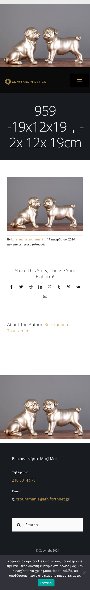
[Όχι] (84, 572)
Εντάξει (46, 583)
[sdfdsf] (33, 79)
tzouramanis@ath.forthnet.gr (43, 499)
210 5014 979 (24, 480)
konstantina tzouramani (27, 239)
